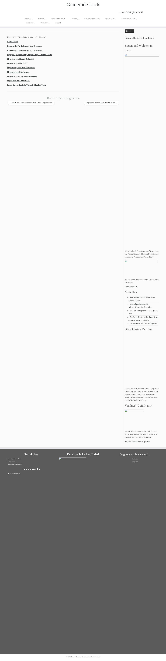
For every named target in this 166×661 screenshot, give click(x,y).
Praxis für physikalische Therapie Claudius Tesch (26, 85)
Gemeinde (28, 19)
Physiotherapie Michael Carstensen (21, 68)
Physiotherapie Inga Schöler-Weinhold (22, 76)
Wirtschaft (44, 23)
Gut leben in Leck (129, 19)
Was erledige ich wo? (92, 19)
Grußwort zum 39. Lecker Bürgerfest (143, 324)
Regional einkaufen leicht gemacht (137, 442)
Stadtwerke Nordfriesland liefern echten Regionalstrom (31, 103)
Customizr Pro (95, 657)
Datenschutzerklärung (138, 400)
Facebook (135, 458)
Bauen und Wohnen (58, 19)
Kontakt (58, 23)
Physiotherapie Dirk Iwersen (18, 72)
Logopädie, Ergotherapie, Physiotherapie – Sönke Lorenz (29, 55)
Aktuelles (74, 19)
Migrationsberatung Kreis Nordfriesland (101, 103)
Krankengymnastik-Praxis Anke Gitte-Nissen (25, 50)
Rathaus (41, 19)
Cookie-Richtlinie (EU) (15, 464)
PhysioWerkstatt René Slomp (18, 81)
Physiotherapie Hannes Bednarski (20, 59)
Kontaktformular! (131, 287)
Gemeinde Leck (83, 4)
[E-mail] (29, 12)
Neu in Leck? (110, 19)
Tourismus (30, 23)
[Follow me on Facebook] (32, 12)
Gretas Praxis (12, 42)
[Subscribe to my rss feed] (25, 12)
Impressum (11, 461)
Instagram (135, 461)
